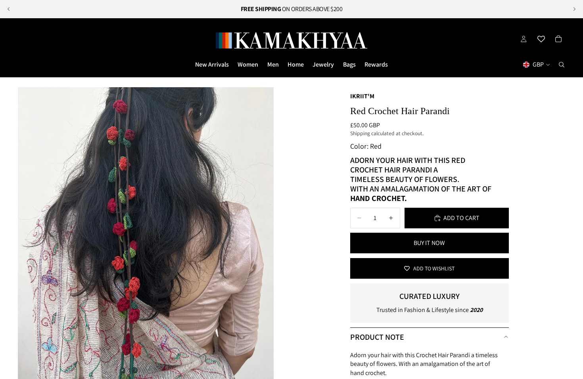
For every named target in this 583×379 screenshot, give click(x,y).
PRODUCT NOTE (377, 337)
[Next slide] (574, 9)
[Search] (561, 64)
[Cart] (558, 39)
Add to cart (461, 218)
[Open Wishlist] (541, 39)
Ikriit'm (362, 96)
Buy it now (429, 243)
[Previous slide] (8, 9)
